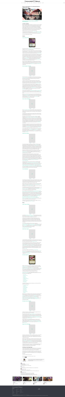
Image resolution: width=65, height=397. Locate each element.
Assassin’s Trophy (25, 280)
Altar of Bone (24, 288)
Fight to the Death (25, 291)
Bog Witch (29, 195)
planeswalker (27, 109)
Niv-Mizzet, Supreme (37, 20)
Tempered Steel (39, 321)
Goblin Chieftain (28, 126)
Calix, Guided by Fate (25, 37)
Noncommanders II (25, 21)
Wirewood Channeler (36, 191)
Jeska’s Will (39, 316)
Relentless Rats (24, 251)
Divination (37, 129)
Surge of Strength (25, 287)
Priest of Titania (35, 190)
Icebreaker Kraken (34, 87)
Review (16, 393)
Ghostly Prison (38, 59)
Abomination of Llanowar (25, 188)
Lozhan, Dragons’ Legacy (25, 160)
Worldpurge (35, 295)
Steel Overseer (25, 322)
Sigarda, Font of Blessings (26, 324)
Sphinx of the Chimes (27, 253)
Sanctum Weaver (30, 196)
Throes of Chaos (37, 317)
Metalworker (37, 197)
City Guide (13, 391)
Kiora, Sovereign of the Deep (26, 66)
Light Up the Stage (32, 316)
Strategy (21, 391)
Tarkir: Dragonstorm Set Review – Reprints (27, 382)
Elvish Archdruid (39, 190)
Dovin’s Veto (24, 274)
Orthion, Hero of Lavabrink (34, 165)
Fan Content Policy (24, 395)
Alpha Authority (32, 63)
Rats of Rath (25, 248)
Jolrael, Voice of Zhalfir (25, 204)
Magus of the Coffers (24, 197)
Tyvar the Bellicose (37, 184)
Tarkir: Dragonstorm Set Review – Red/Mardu (47, 382)
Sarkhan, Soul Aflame (25, 133)
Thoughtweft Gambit (25, 285)
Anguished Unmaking (25, 278)
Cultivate (29, 96)
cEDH (12, 390)
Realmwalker (25, 340)
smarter (26, 57)
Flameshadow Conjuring (28, 165)
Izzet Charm (24, 279)
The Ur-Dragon (28, 162)
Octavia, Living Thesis (38, 90)
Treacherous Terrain (37, 298)
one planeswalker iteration (31, 48)
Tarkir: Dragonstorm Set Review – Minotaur (17, 382)
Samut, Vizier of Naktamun (26, 98)
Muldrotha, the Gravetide (25, 272)
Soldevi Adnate (29, 197)
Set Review (29, 8)
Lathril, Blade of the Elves (39, 188)
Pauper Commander (17, 391)
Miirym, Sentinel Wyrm (32, 162)
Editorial (13, 393)
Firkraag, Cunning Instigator (34, 159)
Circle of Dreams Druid (30, 191)
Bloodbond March (29, 252)
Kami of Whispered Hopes (25, 196)
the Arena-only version (25, 77)
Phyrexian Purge (25, 286)
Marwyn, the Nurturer (24, 191)
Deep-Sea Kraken (32, 90)
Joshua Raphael (40, 20)
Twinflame (23, 165)
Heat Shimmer (40, 165)
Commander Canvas (39, 32)
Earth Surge (25, 225)
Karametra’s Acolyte (35, 196)
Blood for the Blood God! (31, 298)
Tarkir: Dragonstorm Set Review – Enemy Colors (37, 382)
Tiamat (37, 162)
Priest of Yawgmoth (33, 197)
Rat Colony (39, 250)
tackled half (38, 31)
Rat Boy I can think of (34, 241)
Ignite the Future (36, 316)
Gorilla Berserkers (39, 63)
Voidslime (24, 292)
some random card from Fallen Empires (27, 227)
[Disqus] (32, 368)
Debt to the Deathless (24, 298)
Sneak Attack (39, 127)
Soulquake (23, 295)
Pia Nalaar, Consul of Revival (26, 301)
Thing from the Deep (26, 94)
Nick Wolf (24, 8)
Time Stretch (36, 96)
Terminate (24, 276)
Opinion (16, 390)
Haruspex (39, 195)
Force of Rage (30, 129)
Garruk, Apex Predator (35, 249)
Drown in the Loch (25, 275)
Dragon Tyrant (26, 158)
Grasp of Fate (27, 58)
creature (25, 109)
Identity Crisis (25, 289)
